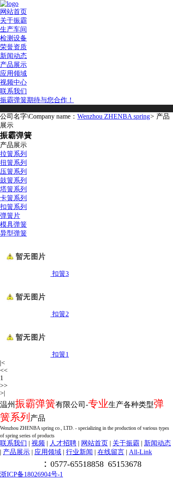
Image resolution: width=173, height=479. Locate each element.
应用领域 (13, 73)
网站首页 (13, 11)
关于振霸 (13, 20)
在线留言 (110, 451)
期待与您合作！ (50, 99)
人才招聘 (63, 443)
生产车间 (13, 29)
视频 (38, 443)
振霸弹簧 (13, 99)
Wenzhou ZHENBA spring (113, 116)
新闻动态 (13, 55)
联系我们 (13, 91)
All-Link (140, 451)
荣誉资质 (13, 46)
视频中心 (13, 82)
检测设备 (13, 38)
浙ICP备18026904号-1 (31, 474)
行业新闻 (79, 451)
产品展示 (13, 64)
